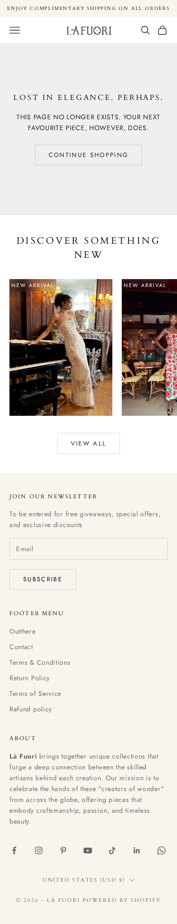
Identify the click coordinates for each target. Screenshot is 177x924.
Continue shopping (89, 154)
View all (89, 443)
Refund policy (30, 709)
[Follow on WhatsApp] (161, 850)
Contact (21, 647)
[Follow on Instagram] (38, 850)
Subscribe (42, 579)
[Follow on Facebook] (14, 850)
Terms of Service (35, 693)
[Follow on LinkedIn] (137, 850)
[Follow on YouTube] (88, 850)
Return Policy (29, 678)
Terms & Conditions (40, 662)
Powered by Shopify (122, 900)
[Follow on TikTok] (112, 850)
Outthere (22, 631)
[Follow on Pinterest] (63, 850)
